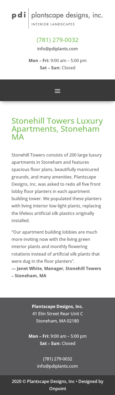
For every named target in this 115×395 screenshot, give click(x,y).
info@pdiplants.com (57, 49)
